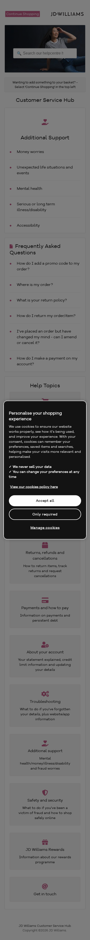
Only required (44, 514)
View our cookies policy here (34, 487)
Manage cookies (45, 527)
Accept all (45, 500)
